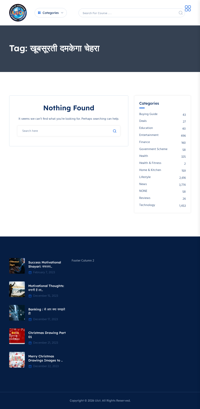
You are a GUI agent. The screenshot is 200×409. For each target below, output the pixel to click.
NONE (143, 191)
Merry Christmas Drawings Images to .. (45, 358)
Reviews (144, 198)
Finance (144, 142)
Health (143, 156)
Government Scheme (153, 149)
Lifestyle (145, 177)
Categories (51, 13)
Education (146, 128)
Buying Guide (148, 114)
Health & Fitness (150, 163)
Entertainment (149, 135)
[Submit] (114, 131)
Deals (143, 121)
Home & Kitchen (150, 170)
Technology (147, 205)
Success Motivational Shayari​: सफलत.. (44, 264)
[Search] (180, 12)
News (143, 184)
